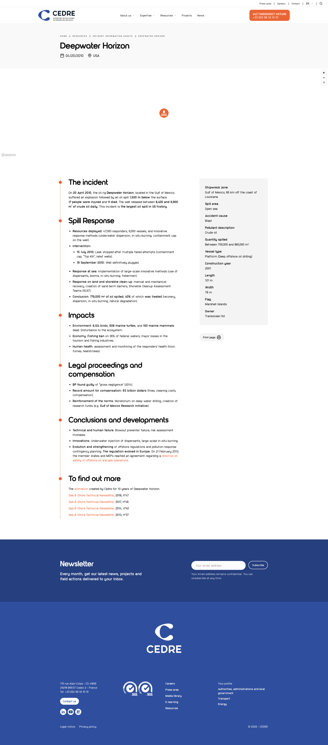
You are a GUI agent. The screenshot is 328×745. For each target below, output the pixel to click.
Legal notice (67, 726)
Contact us (69, 701)
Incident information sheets (113, 36)
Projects (187, 15)
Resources (166, 15)
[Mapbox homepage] (8, 155)
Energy (222, 704)
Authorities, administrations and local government (241, 691)
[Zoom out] (323, 77)
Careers (281, 3)
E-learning (171, 701)
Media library (173, 695)
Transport (224, 698)
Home (63, 36)
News (200, 15)
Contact (296, 3)
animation (81, 488)
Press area (265, 3)
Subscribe (258, 565)
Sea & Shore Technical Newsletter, (92, 501)
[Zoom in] (323, 72)
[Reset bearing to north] (323, 82)
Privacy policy (87, 726)
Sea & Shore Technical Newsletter (91, 495)
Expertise (146, 15)
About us (125, 15)
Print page (209, 337)
